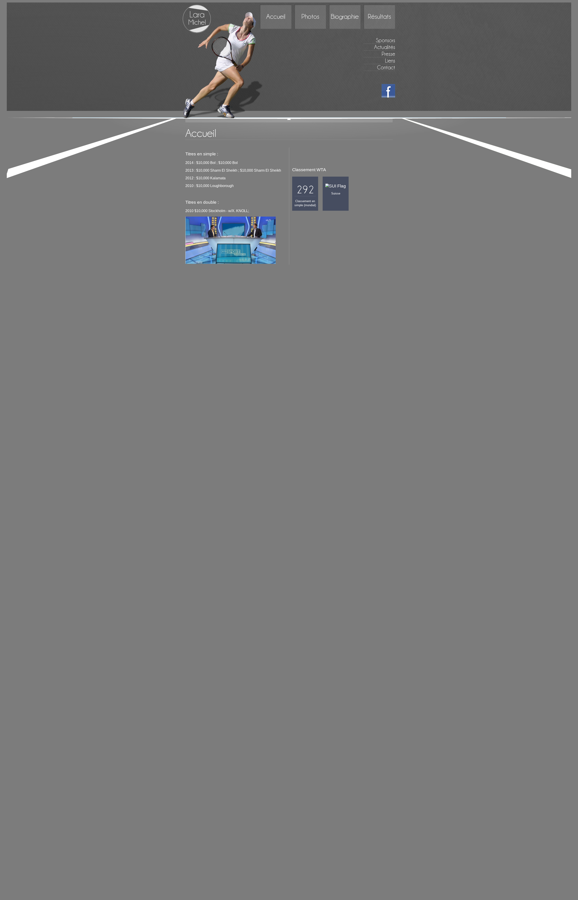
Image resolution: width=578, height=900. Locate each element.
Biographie (345, 16)
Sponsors (385, 40)
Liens (390, 60)
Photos (310, 16)
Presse (388, 54)
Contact (386, 67)
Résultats (379, 16)
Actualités (384, 47)
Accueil (275, 16)
